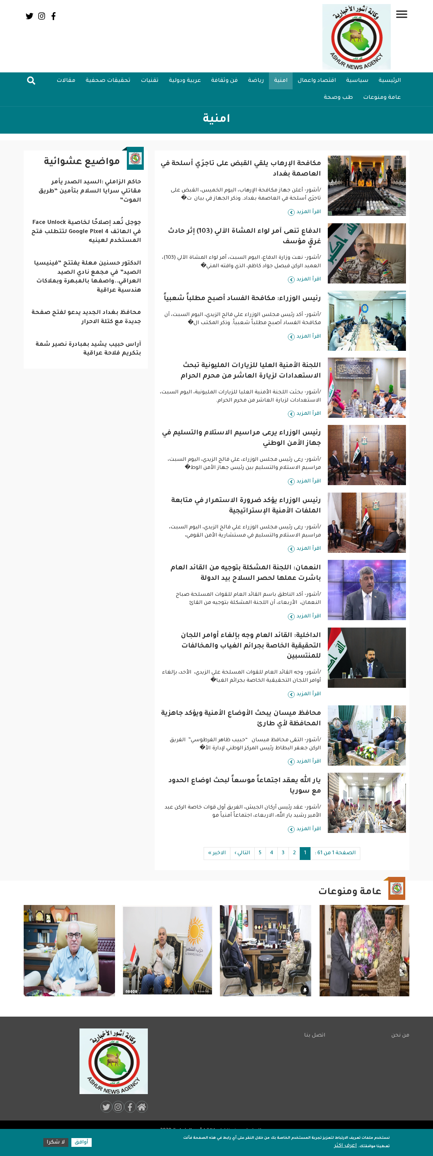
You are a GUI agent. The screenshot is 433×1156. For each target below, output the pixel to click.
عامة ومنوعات (382, 98)
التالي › (242, 853)
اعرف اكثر (345, 1146)
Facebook (53, 16)
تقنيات (150, 81)
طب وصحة (338, 98)
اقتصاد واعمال (317, 81)
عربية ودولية (185, 81)
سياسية (357, 81)
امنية (281, 81)
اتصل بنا (314, 1036)
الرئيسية (390, 81)
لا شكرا (56, 1143)
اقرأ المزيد (309, 212)
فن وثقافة (224, 81)
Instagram (41, 16)
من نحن (400, 1036)
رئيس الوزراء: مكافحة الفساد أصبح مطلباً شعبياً (242, 299)
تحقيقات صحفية (108, 81)
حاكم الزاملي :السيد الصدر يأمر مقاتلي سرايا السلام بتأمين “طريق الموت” (90, 191)
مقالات (65, 81)
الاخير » (217, 853)
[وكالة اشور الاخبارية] (357, 37)
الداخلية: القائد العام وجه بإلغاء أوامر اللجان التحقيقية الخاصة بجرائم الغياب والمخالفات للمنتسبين (251, 646)
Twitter (30, 16)
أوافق (81, 1143)
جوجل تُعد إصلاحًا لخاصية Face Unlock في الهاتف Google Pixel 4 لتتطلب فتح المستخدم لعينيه (86, 232)
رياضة (256, 81)
